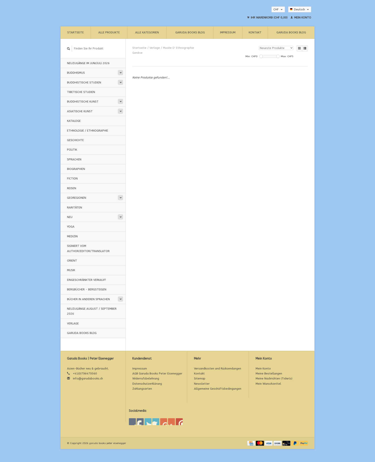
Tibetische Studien (81, 92)
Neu (69, 217)
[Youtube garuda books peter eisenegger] (163, 421)
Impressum (227, 32)
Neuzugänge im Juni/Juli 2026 (88, 63)
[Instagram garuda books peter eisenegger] (179, 421)
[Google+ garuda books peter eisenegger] (148, 421)
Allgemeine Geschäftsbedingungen (217, 388)
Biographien (76, 169)
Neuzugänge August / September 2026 (92, 311)
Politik (72, 149)
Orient (72, 260)
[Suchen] (68, 49)
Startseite (75, 32)
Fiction (72, 178)
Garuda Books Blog (190, 32)
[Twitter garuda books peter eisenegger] (140, 421)
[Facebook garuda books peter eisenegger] (132, 421)
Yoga (70, 226)
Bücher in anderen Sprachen (88, 299)
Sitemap (199, 378)
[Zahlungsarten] (251, 443)
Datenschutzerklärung (147, 383)
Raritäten (74, 207)
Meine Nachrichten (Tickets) (274, 378)
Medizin (72, 236)
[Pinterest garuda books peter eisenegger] (155, 421)
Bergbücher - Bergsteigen (86, 289)
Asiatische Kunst (80, 111)
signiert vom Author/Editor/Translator (88, 248)
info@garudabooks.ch (88, 378)
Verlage (73, 323)
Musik (71, 270)
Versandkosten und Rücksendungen (217, 368)
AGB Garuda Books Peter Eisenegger (157, 373)
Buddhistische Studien (84, 82)
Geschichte (75, 140)
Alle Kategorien (147, 32)
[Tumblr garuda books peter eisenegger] (171, 421)
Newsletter (202, 383)
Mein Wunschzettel (268, 383)
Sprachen (74, 159)
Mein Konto (302, 17)
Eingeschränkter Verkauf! (86, 279)
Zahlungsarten (142, 388)
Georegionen (76, 197)
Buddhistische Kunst (83, 101)
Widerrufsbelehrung (145, 378)
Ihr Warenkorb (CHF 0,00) (269, 17)
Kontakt (255, 32)
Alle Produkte (109, 32)
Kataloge (74, 120)
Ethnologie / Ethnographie (87, 130)
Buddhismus (76, 72)
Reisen (71, 188)
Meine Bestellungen (269, 373)
